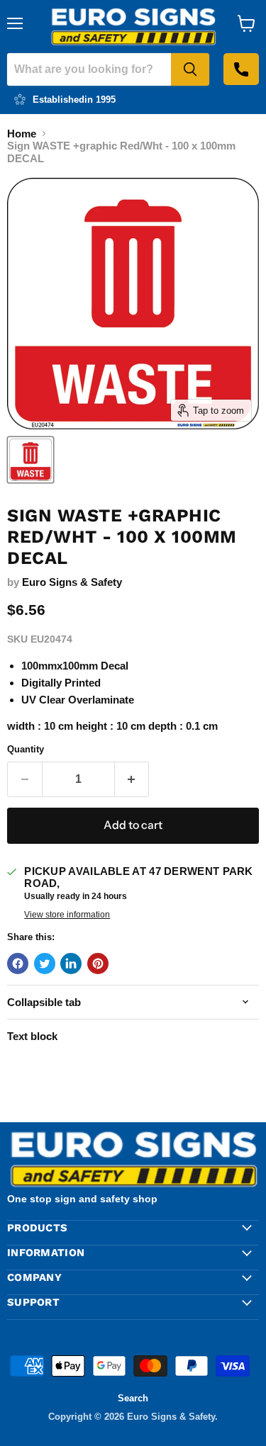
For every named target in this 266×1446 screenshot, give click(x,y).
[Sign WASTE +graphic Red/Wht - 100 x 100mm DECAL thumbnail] (30, 459)
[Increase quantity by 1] (132, 779)
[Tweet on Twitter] (44, 963)
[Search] (190, 69)
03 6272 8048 (241, 69)
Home (21, 134)
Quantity (25, 749)
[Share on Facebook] (17, 963)
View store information (67, 915)
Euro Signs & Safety (72, 582)
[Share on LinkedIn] (71, 963)
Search (133, 1398)
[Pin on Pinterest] (98, 963)
